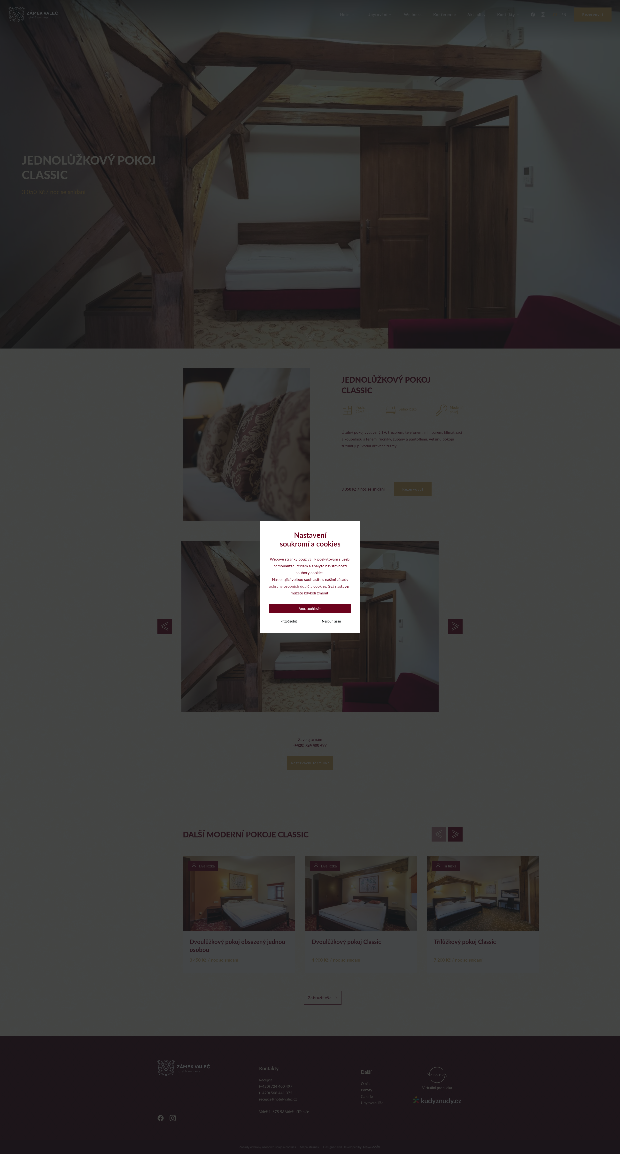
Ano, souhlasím (310, 608)
